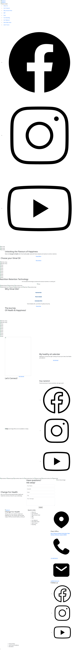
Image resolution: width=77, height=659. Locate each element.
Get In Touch (6, 25)
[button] (7, 429)
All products (38, 260)
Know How (38, 306)
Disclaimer (11, 646)
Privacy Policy (12, 643)
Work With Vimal (7, 22)
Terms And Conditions (14, 645)
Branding (34, 524)
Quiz (5, 15)
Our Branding (7, 17)
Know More (38, 256)
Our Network (7, 20)
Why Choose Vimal (8, 10)
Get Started (21, 376)
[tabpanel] (38, 316)
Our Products (7, 8)
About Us (6, 5)
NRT (4, 13)
